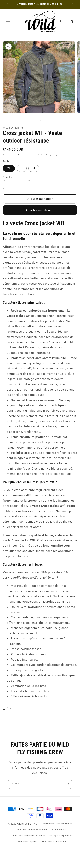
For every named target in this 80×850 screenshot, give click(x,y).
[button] (7, 21)
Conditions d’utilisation (53, 841)
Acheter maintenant (40, 210)
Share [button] (10, 708)
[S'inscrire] (67, 784)
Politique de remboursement (33, 829)
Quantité (8, 177)
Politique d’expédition (60, 835)
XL (9, 168)
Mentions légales (27, 841)
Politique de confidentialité (57, 823)
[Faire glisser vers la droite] (48, 120)
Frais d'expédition (27, 155)
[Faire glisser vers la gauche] (31, 120)
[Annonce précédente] (7, 4)
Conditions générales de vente (28, 835)
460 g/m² (52, 577)
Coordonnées (59, 829)
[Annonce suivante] (73, 4)
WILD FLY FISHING (27, 824)
